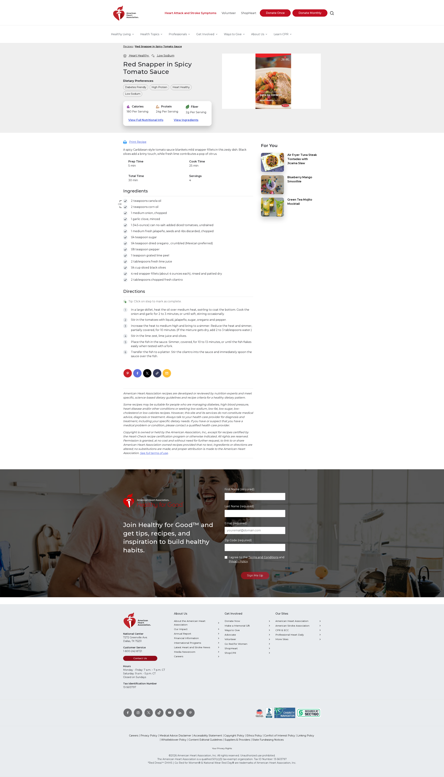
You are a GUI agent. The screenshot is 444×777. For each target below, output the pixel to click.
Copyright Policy (234, 735)
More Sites (281, 639)
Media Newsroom (184, 651)
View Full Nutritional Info (145, 120)
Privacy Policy (238, 561)
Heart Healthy (139, 55)
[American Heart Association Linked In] (180, 712)
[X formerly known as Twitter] (148, 712)
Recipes (128, 46)
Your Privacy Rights (222, 748)
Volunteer (230, 639)
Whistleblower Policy (173, 739)
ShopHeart (231, 648)
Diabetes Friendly (135, 87)
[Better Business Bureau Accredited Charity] (269, 712)
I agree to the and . (256, 559)
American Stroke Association (292, 625)
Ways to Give (232, 630)
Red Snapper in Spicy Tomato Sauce (158, 46)
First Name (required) (239, 489)
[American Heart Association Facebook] (127, 712)
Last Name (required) (239, 506)
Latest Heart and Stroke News (192, 647)
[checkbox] (125, 201)
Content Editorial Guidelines (205, 739)
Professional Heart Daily (289, 634)
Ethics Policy (254, 735)
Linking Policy (305, 735)
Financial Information (186, 638)
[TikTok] (159, 712)
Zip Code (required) (238, 540)
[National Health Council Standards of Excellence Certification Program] (259, 712)
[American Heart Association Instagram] (138, 712)
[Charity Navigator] (284, 712)
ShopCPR (230, 652)
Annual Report (182, 633)
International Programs (187, 642)
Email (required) (236, 523)
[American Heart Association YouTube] (169, 712)
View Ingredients (186, 120)
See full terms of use (154, 453)
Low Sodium (165, 55)
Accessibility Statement (207, 735)
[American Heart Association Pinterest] (190, 712)
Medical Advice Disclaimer (175, 735)
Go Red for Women (236, 643)
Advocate (230, 634)
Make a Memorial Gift (237, 625)
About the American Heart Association (189, 623)
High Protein (159, 87)
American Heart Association (291, 621)
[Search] (332, 13)
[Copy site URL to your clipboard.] (157, 373)
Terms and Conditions (263, 557)
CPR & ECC (282, 630)
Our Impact (180, 629)
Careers (178, 656)
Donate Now (232, 621)
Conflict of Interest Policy (279, 735)
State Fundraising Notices (268, 739)
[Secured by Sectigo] (309, 712)
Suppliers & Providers (237, 739)
